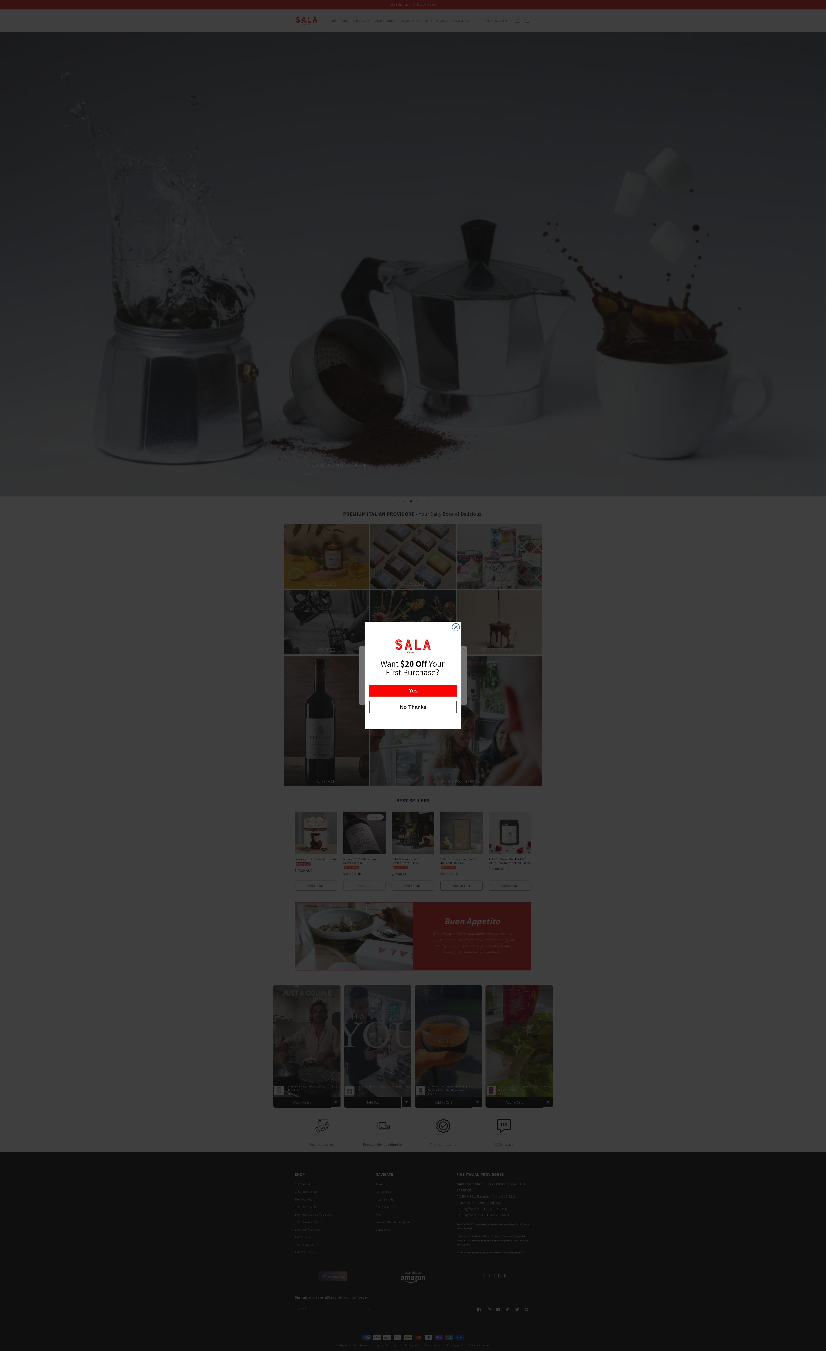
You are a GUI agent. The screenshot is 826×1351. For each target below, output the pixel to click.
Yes (413, 691)
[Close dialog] (456, 627)
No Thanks (413, 707)
